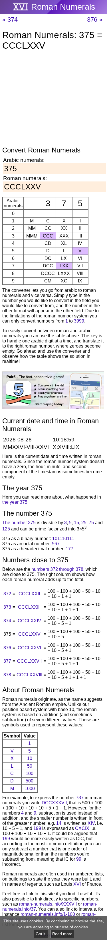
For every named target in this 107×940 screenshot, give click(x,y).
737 (80, 797)
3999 (79, 321)
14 (58, 823)
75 (91, 522)
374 (7, 620)
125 (6, 528)
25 (83, 522)
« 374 (10, 19)
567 (56, 543)
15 (76, 522)
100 (29, 773)
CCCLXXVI (29, 647)
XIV (91, 823)
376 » (94, 19)
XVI (77, 884)
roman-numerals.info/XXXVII (48, 904)
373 (7, 607)
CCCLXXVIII (29, 674)
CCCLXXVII (29, 661)
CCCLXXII (29, 593)
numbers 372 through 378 (57, 569)
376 (7, 647)
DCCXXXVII (54, 802)
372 (7, 593)
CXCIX (82, 828)
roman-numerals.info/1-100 (48, 914)
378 (7, 674)
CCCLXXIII (29, 607)
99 (78, 859)
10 (29, 758)
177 (69, 548)
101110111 (63, 538)
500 (29, 780)
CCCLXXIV (29, 620)
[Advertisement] (53, 99)
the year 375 (14, 502)
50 (29, 766)
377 (7, 661)
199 (37, 828)
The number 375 (19, 522)
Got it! (41, 934)
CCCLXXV (29, 634)
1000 (30, 788)
